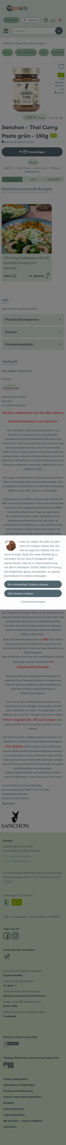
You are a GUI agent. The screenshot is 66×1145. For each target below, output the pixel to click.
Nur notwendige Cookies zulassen (28, 584)
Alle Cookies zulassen (21, 593)
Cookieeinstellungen (33, 601)
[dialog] (33, 572)
